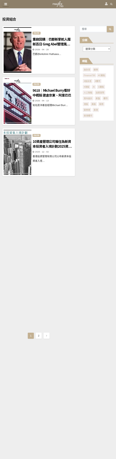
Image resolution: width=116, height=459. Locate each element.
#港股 (86, 87)
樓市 (105, 98)
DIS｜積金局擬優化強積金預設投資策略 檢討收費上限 (52, 299)
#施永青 (87, 81)
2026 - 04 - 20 (42, 50)
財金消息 (37, 33)
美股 (94, 104)
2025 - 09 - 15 (42, 256)
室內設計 (88, 98)
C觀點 (101, 87)
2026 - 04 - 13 (42, 101)
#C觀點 (101, 75)
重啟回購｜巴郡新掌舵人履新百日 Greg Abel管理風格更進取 (52, 41)
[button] (111, 4)
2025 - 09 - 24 (42, 205)
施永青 (87, 69)
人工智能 (88, 92)
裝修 (101, 104)
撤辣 (96, 69)
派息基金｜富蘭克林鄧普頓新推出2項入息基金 (52, 248)
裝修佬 (87, 110)
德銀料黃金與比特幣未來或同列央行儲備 (52, 197)
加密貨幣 (100, 92)
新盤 (98, 98)
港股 (86, 104)
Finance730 (89, 75)
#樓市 (97, 81)
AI (94, 87)
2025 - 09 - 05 (42, 308)
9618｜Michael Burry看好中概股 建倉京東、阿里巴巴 (52, 92)
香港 (96, 110)
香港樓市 (88, 115)
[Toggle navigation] (5, 4)
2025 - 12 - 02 (42, 152)
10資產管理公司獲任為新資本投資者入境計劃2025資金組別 (52, 144)
